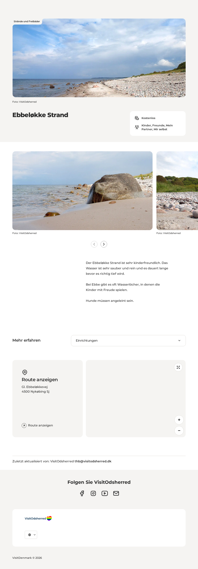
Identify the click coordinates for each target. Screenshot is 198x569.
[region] (136, 398)
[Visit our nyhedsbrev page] (116, 493)
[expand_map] (178, 367)
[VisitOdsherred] (38, 518)
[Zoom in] (179, 419)
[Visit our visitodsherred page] (82, 493)
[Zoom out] (179, 430)
